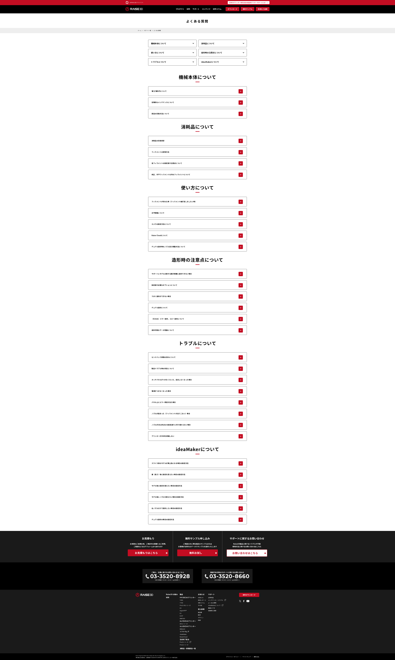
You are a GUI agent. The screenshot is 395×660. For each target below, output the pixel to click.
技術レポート (202, 600)
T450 (181, 600)
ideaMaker (183, 634)
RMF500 (182, 618)
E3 (180, 608)
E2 (180, 613)
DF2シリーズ (184, 624)
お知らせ (201, 594)
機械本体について (158, 43)
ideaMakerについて (210, 61)
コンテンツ (206, 9)
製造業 (200, 612)
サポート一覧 (147, 30)
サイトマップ (247, 657)
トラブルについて (158, 61)
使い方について (157, 52)
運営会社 (256, 657)
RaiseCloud (184, 637)
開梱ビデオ (211, 608)
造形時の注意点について (211, 52)
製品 (181, 594)
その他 (200, 605)
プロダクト (180, 9)
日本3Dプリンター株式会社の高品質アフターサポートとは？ (247, 2)
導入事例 (201, 609)
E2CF (181, 616)
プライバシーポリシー (233, 657)
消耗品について (208, 43)
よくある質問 (157, 30)
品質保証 (211, 597)
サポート (196, 9)
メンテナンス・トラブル (216, 600)
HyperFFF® (183, 610)
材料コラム (217, 9)
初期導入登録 (212, 610)
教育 (199, 615)
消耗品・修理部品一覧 (188, 648)
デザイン (200, 617)
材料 (188, 9)
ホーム (139, 30)
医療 (199, 620)
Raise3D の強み (172, 594)
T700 (181, 603)
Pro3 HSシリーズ (185, 605)
